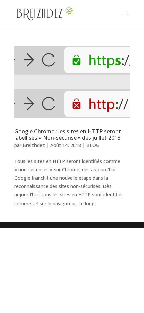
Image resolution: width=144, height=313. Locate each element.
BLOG (92, 145)
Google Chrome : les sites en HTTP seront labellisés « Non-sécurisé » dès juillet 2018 (67, 134)
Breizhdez (34, 145)
